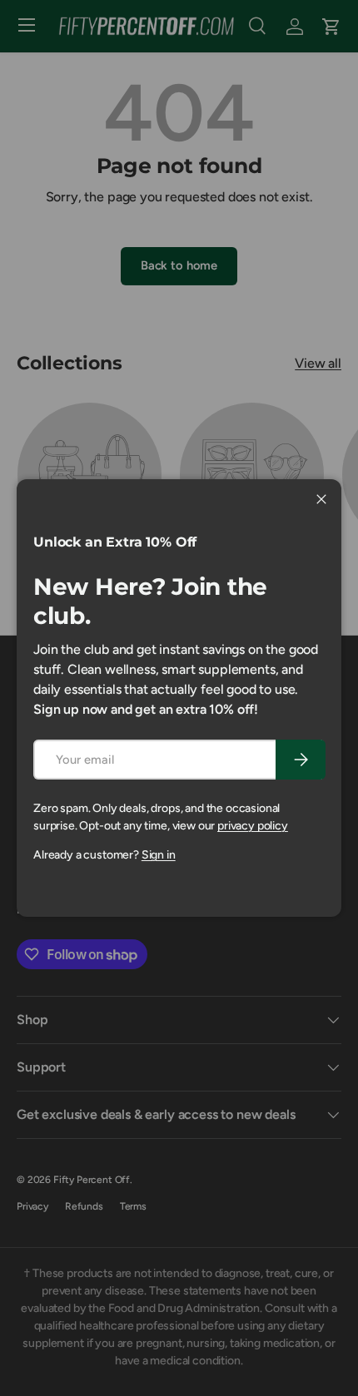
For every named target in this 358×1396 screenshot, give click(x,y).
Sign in (159, 855)
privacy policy (252, 826)
